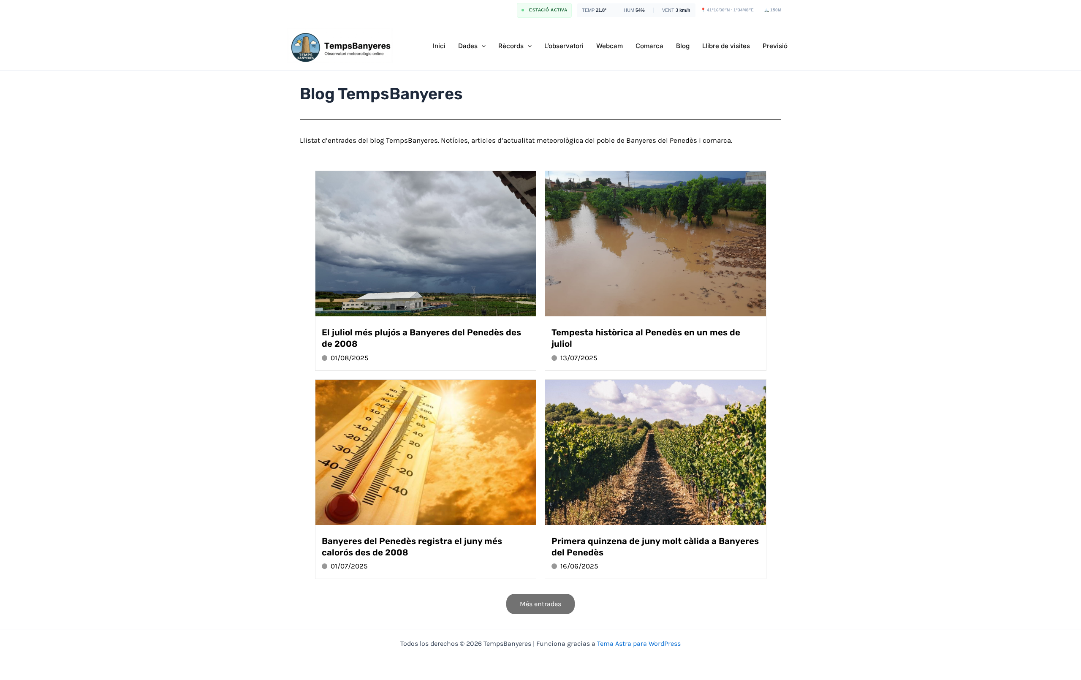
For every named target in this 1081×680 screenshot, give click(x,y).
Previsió (775, 46)
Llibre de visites (726, 46)
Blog (683, 46)
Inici (439, 46)
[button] (482, 46)
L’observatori (564, 46)
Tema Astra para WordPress (639, 643)
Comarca (649, 46)
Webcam (609, 46)
